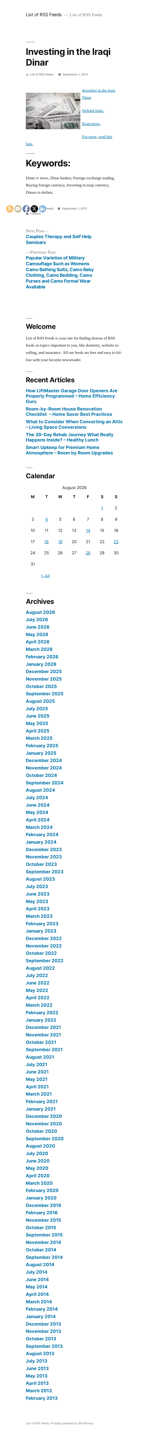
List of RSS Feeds (44, 14)
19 (60, 541)
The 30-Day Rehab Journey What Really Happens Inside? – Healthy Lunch (70, 437)
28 (88, 552)
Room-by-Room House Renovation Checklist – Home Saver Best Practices (69, 411)
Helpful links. (93, 110)
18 (46, 541)
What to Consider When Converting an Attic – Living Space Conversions (74, 424)
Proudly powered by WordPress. (72, 1423)
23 (116, 541)
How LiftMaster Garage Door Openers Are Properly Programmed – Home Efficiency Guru (71, 396)
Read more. (91, 123)
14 (88, 530)
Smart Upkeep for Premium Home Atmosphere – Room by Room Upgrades (69, 450)
